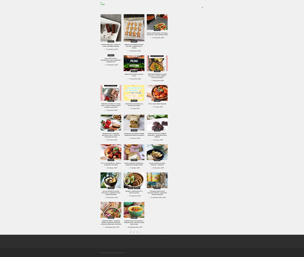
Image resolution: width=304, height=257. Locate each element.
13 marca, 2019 (135, 138)
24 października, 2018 (158, 197)
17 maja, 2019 (135, 108)
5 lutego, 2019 (135, 168)
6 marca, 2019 (158, 140)
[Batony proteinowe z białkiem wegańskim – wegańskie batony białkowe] (157, 122)
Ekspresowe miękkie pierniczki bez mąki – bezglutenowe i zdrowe (134, 46)
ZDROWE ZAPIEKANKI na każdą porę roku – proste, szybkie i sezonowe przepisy (157, 75)
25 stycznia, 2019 (158, 168)
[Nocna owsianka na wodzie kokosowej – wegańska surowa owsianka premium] (111, 180)
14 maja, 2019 (158, 107)
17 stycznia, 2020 (135, 79)
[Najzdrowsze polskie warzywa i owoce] (134, 63)
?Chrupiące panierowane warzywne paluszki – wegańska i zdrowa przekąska (157, 192)
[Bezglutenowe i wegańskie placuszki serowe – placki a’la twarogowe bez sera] (111, 122)
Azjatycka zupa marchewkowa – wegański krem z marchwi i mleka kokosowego (134, 222)
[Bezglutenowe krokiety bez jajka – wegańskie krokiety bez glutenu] (134, 122)
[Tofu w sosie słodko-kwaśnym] (157, 93)
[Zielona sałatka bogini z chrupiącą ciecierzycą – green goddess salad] (157, 22)
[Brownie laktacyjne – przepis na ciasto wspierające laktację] (111, 28)
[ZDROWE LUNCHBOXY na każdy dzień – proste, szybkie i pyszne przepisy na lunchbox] (111, 93)
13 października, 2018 (111, 227)
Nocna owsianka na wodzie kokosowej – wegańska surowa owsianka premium (111, 192)
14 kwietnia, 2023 (158, 37)
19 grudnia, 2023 (135, 51)
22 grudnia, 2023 (112, 49)
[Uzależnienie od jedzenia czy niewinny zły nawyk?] (134, 93)
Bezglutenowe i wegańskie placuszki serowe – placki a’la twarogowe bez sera (111, 135)
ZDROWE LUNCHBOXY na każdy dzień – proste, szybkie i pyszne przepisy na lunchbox (110, 105)
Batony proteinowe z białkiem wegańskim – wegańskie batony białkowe (157, 135)
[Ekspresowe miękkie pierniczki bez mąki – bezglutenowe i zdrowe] (134, 28)
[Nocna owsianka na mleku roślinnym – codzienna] (157, 152)
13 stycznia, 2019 (135, 196)
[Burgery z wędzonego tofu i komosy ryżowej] (134, 180)
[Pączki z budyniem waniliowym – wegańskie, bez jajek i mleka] (134, 152)
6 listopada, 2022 (112, 65)
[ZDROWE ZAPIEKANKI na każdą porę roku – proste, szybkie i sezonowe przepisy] (157, 63)
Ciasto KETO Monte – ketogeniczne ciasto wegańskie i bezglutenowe (111, 60)
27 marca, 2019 (112, 140)
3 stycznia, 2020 (111, 110)
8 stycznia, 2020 (158, 80)
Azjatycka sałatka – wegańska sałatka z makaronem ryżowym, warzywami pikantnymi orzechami (111, 222)
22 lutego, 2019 (111, 168)
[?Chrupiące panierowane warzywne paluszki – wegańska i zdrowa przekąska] (157, 180)
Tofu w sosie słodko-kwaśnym (157, 104)
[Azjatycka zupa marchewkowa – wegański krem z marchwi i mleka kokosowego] (134, 210)
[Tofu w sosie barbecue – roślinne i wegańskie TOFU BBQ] (111, 152)
